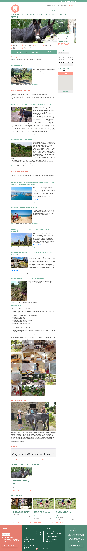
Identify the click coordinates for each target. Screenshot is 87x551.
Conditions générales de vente (53, 533)
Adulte (59, 36)
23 (72, 59)
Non (64, 70)
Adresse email (5, 531)
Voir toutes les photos (47, 40)
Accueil (22, 10)
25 (61, 62)
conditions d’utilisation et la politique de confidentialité (11, 540)
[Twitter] (26, 548)
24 (59, 62)
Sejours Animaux (31, 10)
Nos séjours (51, 5)
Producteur (34, 52)
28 (68, 62)
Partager (65, 91)
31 (59, 64)
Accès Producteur (52, 536)
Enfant (67, 36)
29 (70, 62)
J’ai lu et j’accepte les (11, 539)
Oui (59, 70)
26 (63, 62)
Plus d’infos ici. (36, 199)
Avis (49, 51)
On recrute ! (49, 541)
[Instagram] (28, 548)
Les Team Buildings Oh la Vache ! (54, 532)
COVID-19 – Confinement (52, 539)
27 (66, 62)
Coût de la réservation (63, 41)
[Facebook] (24, 548)
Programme (19, 52)
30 (72, 62)
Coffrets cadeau (62, 5)
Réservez (65, 73)
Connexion (72, 5)
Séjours (25, 10)
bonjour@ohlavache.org (69, 1)
